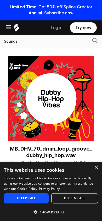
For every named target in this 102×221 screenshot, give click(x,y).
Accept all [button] (26, 198)
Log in (57, 27)
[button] (51, 212)
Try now (83, 27)
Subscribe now (58, 12)
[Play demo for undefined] (51, 98)
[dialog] (51, 191)
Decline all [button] (74, 198)
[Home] (16, 29)
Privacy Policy (49, 188)
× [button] (96, 167)
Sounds (11, 41)
